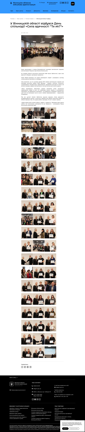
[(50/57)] (39, 325)
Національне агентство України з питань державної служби (18, 418)
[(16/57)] (27, 179)
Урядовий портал (14, 411)
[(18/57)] (50, 179)
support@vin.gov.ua (49, 425)
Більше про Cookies (74, 428)
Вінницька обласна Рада (37, 408)
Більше (63, 10)
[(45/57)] (50, 299)
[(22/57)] (27, 206)
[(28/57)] (27, 232)
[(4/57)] (27, 126)
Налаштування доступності (53, 3)
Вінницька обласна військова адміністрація (24, 4)
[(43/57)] (27, 299)
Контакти (71, 10)
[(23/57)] (39, 206)
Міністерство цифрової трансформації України (65, 409)
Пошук (43, 2)
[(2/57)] (39, 113)
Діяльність (37, 10)
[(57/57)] (50, 352)
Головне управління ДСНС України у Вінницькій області (40, 419)
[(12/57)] (50, 153)
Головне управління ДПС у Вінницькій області (41, 416)
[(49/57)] (27, 325)
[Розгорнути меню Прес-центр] (23, 10)
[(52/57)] (27, 339)
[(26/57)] (39, 219)
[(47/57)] (39, 312)
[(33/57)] (50, 246)
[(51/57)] (50, 325)
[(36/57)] (50, 259)
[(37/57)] (27, 272)
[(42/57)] (50, 285)
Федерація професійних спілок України (65, 420)
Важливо (45, 10)
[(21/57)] (50, 193)
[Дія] (73, 4)
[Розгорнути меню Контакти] (74, 10)
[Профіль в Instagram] (61, 3)
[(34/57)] (27, 259)
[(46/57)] (27, 312)
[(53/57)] (39, 339)
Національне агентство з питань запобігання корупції (63, 417)
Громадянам (54, 10)
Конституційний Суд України (17, 415)
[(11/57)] (39, 153)
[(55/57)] (27, 352)
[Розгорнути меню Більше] (65, 10)
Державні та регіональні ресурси (19, 406)
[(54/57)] (50, 339)
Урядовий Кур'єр (59, 411)
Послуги (28, 10)
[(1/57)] (27, 113)
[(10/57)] (27, 153)
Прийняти (65, 428)
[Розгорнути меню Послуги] (31, 10)
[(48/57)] (50, 312)
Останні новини (30, 18)
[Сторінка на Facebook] (68, 3)
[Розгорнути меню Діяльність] (40, 10)
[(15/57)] (50, 166)
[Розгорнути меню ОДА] (13, 10)
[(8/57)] (39, 139)
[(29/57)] (39, 232)
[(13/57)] (27, 166)
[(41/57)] (39, 285)
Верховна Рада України (15, 413)
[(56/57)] (39, 352)
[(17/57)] (39, 179)
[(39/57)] (50, 272)
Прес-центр (19, 10)
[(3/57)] (50, 113)
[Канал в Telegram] (65, 3)
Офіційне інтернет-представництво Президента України (19, 409)
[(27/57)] (50, 219)
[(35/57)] (39, 259)
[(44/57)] (39, 299)
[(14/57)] (39, 166)
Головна (12, 18)
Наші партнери (59, 406)
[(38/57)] (39, 272)
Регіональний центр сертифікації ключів (63, 414)
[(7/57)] (27, 139)
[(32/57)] (39, 246)
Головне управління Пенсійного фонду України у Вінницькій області (41, 412)
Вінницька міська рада (37, 410)
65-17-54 (66, 396)
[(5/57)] (39, 126)
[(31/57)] (27, 246)
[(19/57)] (27, 193)
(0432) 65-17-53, (60, 396)
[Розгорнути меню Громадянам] (58, 10)
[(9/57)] (50, 139)
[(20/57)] (39, 193)
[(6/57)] (50, 126)
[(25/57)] (27, 219)
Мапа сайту (13, 377)
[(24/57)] (50, 206)
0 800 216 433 (59, 391)
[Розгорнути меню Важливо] (48, 10)
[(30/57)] (50, 232)
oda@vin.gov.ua (60, 387)
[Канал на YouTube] (63, 3)
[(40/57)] (27, 285)
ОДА (11, 10)
